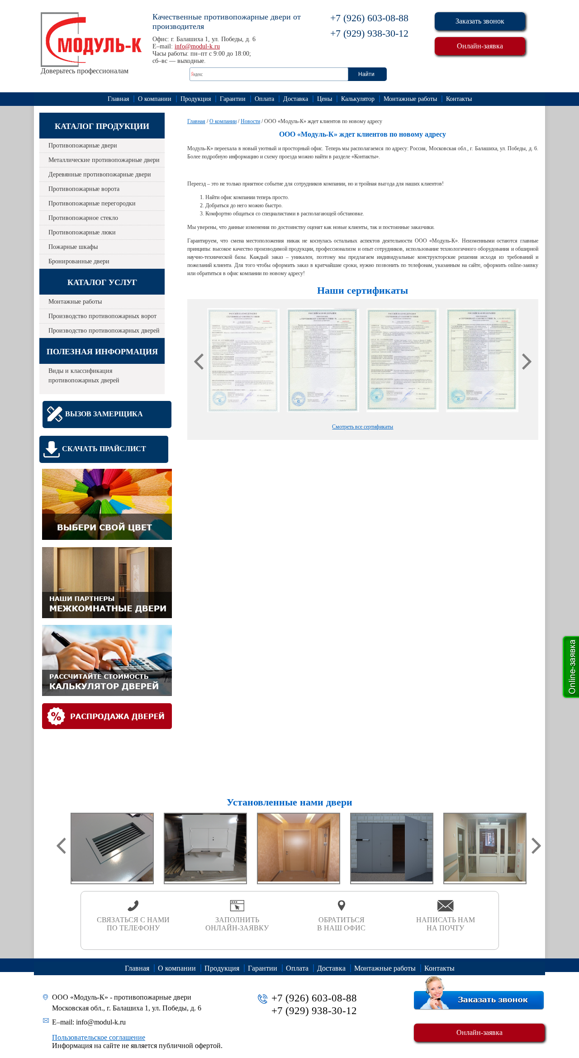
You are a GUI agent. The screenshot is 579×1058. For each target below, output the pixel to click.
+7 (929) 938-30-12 (369, 33)
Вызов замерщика (104, 414)
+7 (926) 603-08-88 (369, 18)
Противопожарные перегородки (92, 203)
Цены (324, 98)
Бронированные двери (78, 261)
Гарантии (233, 98)
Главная (118, 98)
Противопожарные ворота (83, 189)
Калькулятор (358, 98)
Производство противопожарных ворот (102, 316)
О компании (154, 98)
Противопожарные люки (82, 232)
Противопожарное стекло (83, 217)
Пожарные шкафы (73, 246)
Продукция (195, 98)
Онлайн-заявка (480, 46)
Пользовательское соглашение (98, 1037)
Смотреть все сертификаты (362, 427)
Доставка (295, 98)
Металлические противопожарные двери (104, 160)
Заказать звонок (480, 21)
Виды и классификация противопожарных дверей (83, 375)
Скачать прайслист (104, 449)
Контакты (459, 98)
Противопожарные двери (82, 145)
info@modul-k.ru (197, 46)
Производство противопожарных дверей (104, 330)
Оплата (264, 98)
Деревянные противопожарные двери (99, 174)
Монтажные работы (410, 98)
